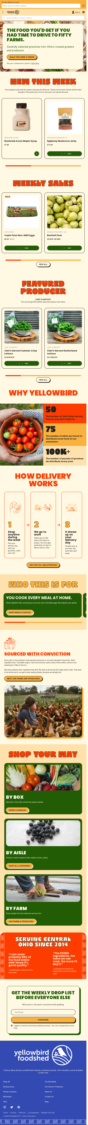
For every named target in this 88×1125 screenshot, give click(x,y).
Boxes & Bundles (17, 810)
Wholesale (7, 1096)
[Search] (4, 18)
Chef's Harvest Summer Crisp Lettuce (20, 352)
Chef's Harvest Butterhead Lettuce (62, 352)
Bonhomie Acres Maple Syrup (20, 141)
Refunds (22, 1112)
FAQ (5, 1101)
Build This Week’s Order (22, 57)
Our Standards (50, 1081)
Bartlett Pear (54, 235)
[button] (83, 6)
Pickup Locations (10, 1091)
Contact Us (49, 1096)
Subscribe (43, 1020)
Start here (35, 63)
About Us (48, 1091)
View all (43, 264)
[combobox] (41, 6)
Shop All (6, 1081)
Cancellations (33, 1112)
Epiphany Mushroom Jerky (62, 141)
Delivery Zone (8, 1087)
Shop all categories (19, 866)
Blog (47, 1101)
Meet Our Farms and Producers (23, 678)
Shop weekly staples (20, 612)
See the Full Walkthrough (43, 565)
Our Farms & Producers (54, 1087)
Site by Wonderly (29, 1116)
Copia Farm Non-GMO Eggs (19, 235)
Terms (5, 1112)
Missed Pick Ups (48, 1112)
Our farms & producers (21, 921)
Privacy (13, 1112)
